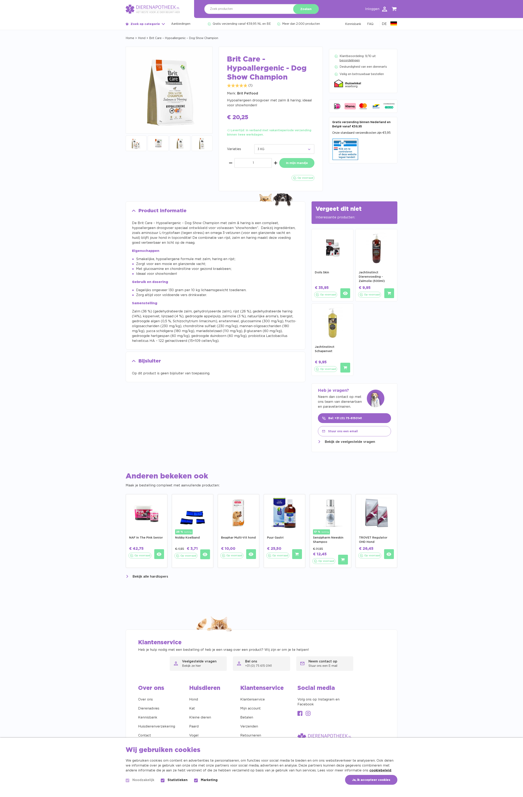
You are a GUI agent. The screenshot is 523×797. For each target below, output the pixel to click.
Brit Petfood (247, 93)
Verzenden (249, 726)
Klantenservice (252, 699)
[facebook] (299, 714)
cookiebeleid (380, 770)
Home (130, 38)
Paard (194, 726)
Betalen (246, 717)
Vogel (194, 735)
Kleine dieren (200, 717)
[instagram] (308, 714)
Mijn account (250, 708)
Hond (141, 38)
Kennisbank (147, 717)
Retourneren (250, 735)
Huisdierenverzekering (156, 726)
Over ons (145, 699)
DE (384, 24)
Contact (144, 735)
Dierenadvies (148, 708)
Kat (192, 708)
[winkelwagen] (394, 9)
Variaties (234, 149)
